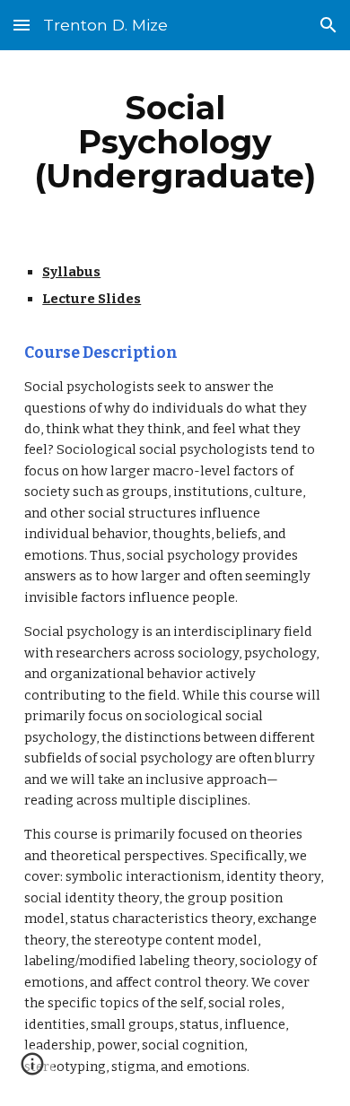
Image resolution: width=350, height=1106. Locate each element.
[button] (21, 24)
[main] (175, 142)
